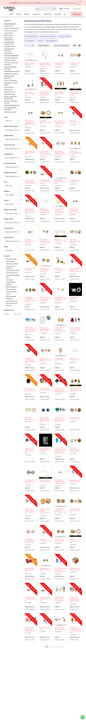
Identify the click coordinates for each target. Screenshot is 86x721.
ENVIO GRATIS (8, 35)
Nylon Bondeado (11, 296)
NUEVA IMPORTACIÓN (11, 28)
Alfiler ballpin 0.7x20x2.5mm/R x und (60, 181)
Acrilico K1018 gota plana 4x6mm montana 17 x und (60, 570)
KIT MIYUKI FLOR (11, 273)
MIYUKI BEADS (9, 87)
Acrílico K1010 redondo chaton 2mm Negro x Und (60, 390)
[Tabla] (74, 45)
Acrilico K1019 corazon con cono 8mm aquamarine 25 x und (30, 330)
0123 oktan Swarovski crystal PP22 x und (75, 241)
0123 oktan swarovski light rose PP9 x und (45, 359)
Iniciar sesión (77, 8)
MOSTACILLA (8, 89)
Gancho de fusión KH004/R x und (30, 63)
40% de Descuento (11, 287)
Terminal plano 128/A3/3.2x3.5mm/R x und (75, 93)
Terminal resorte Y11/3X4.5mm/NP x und (30, 598)
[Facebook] (78, 1)
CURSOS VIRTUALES (10, 112)
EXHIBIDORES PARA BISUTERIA (10, 68)
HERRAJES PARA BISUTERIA (9, 77)
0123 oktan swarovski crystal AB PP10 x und (75, 449)
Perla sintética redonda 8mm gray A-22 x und (30, 481)
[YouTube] (78, 4)
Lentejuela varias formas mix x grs (74, 569)
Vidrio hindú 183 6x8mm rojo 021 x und (30, 570)
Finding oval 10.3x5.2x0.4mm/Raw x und (75, 152)
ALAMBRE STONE (9, 46)
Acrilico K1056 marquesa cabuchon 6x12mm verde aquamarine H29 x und (60, 451)
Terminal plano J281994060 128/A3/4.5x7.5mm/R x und (30, 300)
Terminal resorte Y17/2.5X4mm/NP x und (45, 598)
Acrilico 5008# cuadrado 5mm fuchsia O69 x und (30, 629)
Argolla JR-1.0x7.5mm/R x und (60, 240)
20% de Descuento (11, 291)
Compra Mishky (10, 282)
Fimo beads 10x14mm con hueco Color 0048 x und (30, 360)
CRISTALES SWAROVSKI (11, 55)
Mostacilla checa (52, 40)
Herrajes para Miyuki (12, 263)
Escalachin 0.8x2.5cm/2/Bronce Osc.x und (30, 241)
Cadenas (40, 40)
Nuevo (8, 294)
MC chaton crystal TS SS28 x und (75, 63)
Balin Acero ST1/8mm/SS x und (45, 540)
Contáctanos (76, 14)
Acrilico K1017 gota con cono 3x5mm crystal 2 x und (45, 299)
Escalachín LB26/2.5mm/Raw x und (45, 122)
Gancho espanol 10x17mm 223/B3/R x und (59, 210)
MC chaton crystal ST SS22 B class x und (75, 510)
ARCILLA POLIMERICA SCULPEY (11, 102)
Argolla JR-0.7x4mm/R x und (75, 358)
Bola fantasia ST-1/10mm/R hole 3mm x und (45, 270)
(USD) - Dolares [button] (43, 45)
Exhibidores (9, 298)
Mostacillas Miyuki (31, 36)
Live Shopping (10, 261)
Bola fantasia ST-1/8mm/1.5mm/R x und (45, 570)
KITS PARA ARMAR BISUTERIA (10, 108)
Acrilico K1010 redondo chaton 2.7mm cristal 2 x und (30, 511)
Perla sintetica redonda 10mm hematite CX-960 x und (30, 123)
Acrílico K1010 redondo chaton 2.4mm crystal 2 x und (30, 450)
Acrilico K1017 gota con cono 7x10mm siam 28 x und (75, 329)
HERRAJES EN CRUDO (11, 74)
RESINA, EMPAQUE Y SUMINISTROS (10, 97)
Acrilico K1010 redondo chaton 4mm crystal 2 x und (45, 152)
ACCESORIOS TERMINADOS (8, 39)
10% (7, 277)
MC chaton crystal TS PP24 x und (75, 418)
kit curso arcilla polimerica (10, 267)
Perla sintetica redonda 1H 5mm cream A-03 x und (45, 241)
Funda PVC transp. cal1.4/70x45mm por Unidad (45, 449)
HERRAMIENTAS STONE (11, 71)
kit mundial (9, 280)
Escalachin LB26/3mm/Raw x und (75, 541)
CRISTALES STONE (9, 60)
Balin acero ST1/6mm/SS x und (75, 121)
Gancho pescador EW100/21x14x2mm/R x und (45, 64)
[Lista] (79, 45)
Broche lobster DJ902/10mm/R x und (60, 359)
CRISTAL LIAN (8, 53)
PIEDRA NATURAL (9, 94)
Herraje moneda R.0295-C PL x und (45, 389)
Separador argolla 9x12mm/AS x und (75, 480)
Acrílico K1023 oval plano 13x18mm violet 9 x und (45, 93)
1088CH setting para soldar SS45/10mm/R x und (60, 510)
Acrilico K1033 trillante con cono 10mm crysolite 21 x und (30, 211)
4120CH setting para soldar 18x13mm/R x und (60, 329)
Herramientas (29, 40)
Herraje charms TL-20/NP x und (30, 269)
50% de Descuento (11, 259)
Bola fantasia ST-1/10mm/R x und (59, 540)
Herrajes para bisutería (48, 36)
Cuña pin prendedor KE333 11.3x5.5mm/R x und (45, 511)
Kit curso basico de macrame (11, 304)
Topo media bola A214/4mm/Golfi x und (30, 152)
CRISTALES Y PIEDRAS (11, 58)
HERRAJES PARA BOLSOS (12, 105)
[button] (61, 45)
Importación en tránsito (13, 275)
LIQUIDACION (8, 33)
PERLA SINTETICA (9, 92)
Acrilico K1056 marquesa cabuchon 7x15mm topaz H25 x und (75, 630)
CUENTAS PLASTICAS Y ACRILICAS (11, 63)
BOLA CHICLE (8, 26)
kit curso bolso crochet (12, 270)
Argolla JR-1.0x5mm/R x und (30, 418)
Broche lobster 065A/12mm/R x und (59, 93)
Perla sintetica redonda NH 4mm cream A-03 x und (60, 152)
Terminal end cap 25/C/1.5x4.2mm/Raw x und (75, 390)
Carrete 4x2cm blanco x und (74, 298)
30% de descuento (11, 289)
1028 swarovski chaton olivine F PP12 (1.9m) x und (30, 181)
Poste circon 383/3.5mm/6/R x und (30, 93)
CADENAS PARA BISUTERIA (9, 50)
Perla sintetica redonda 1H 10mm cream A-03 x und (60, 122)
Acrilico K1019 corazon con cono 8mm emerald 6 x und (60, 420)
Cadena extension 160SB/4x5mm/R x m (45, 481)
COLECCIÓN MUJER (10, 31)
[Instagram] (80, 2)
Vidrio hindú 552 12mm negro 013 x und (30, 390)
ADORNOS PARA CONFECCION (9, 43)
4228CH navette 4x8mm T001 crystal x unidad (59, 598)
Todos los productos (10, 23)
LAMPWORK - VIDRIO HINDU (11, 84)
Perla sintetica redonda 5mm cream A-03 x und (60, 299)
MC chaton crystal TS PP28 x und (75, 180)
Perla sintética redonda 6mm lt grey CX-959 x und (75, 210)
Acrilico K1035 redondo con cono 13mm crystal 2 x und (75, 599)
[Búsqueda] (54, 9)
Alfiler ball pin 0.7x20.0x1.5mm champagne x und (44, 210)
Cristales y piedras (64, 36)
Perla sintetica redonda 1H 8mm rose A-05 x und (30, 541)
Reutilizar (9, 284)
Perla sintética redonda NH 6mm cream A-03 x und (60, 481)
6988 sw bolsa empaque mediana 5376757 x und (45, 329)
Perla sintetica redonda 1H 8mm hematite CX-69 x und (45, 420)
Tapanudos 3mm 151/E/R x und (59, 63)
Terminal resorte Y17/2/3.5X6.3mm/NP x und (45, 181)
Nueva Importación (11, 301)
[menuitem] (11, 14)
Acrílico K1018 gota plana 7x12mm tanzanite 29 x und (75, 270)
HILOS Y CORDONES (10, 80)
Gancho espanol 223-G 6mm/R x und (60, 628)
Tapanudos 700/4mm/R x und (60, 269)
